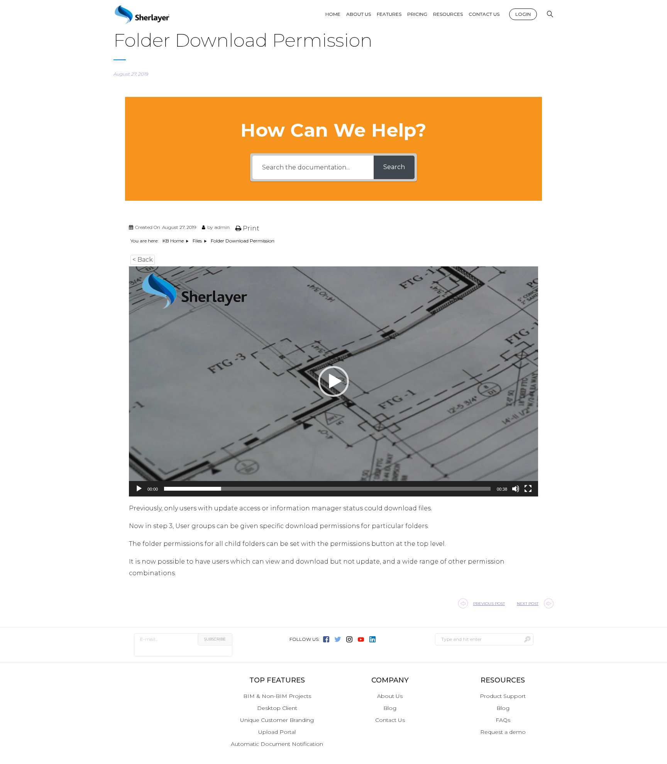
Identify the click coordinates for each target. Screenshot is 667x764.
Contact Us (390, 720)
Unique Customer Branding (277, 720)
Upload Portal (277, 731)
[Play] (139, 489)
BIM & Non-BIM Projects (277, 696)
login (523, 14)
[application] (333, 381)
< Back (142, 259)
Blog (389, 708)
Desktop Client (277, 708)
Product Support (503, 696)
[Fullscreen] (528, 489)
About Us (390, 696)
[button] (333, 381)
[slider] (327, 489)
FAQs (503, 720)
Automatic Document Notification (277, 743)
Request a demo (503, 731)
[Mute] (516, 489)
